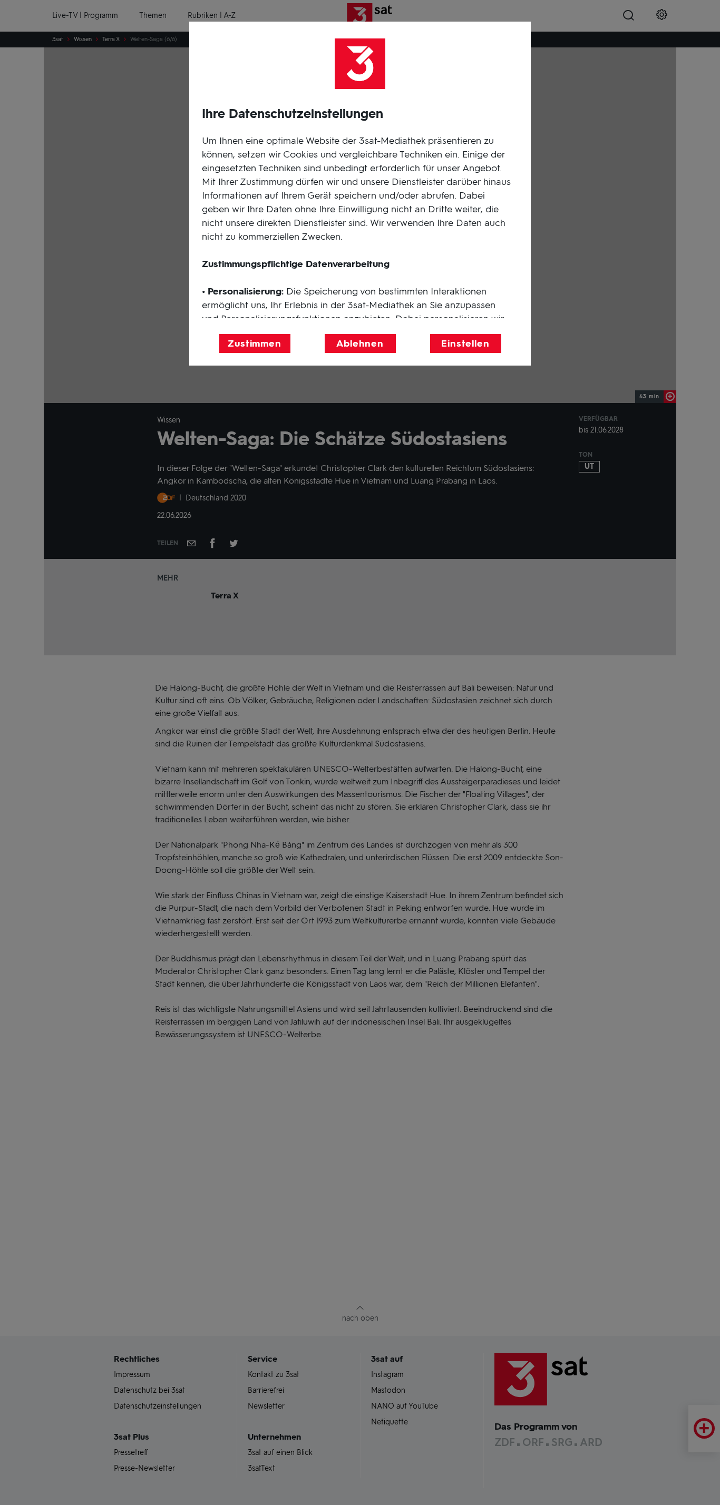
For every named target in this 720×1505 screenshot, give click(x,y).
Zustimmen (254, 343)
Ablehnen (359, 343)
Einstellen (465, 343)
